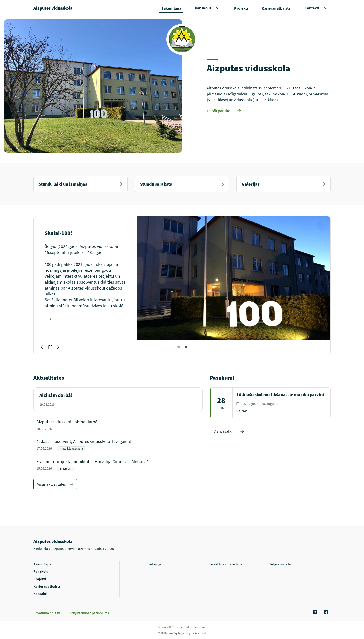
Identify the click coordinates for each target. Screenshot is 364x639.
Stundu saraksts (156, 184)
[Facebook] (325, 612)
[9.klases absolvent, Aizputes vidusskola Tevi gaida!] (119, 444)
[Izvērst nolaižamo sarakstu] (217, 8)
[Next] (58, 347)
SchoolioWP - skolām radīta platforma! (182, 627)
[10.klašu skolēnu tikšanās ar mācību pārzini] (270, 403)
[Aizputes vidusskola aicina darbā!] (119, 425)
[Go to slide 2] (185, 346)
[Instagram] (314, 612)
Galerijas (251, 184)
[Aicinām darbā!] (118, 399)
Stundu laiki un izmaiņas (63, 184)
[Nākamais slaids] (42, 347)
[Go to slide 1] (178, 346)
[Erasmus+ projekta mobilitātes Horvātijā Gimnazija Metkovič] (119, 464)
